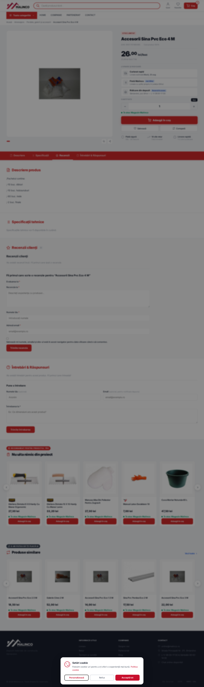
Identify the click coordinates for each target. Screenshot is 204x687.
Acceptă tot (127, 677)
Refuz (102, 677)
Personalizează (76, 677)
